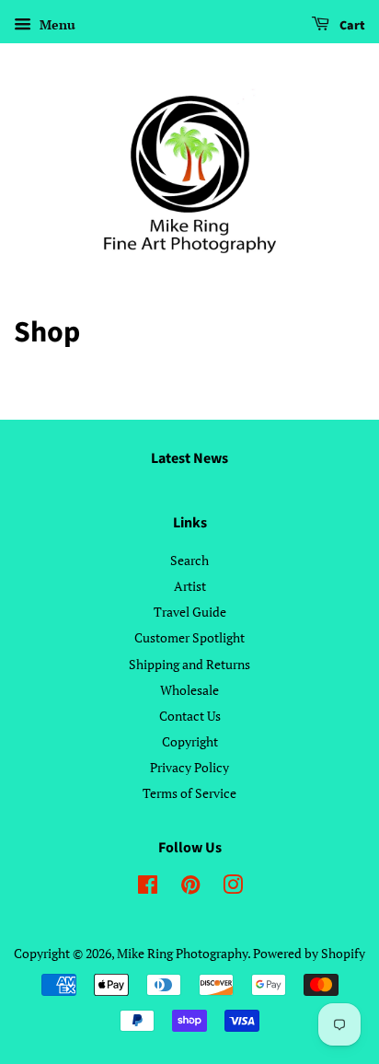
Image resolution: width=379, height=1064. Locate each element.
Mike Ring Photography (182, 953)
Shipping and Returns (189, 664)
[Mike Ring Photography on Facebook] (147, 887)
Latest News (189, 458)
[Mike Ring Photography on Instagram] (233, 887)
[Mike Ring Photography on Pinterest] (190, 887)
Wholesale (189, 690)
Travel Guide (190, 611)
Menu (55, 24)
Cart (351, 26)
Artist (190, 586)
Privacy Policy (189, 767)
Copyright (190, 741)
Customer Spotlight (189, 637)
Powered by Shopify (309, 953)
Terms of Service (189, 793)
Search (189, 560)
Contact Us (190, 715)
